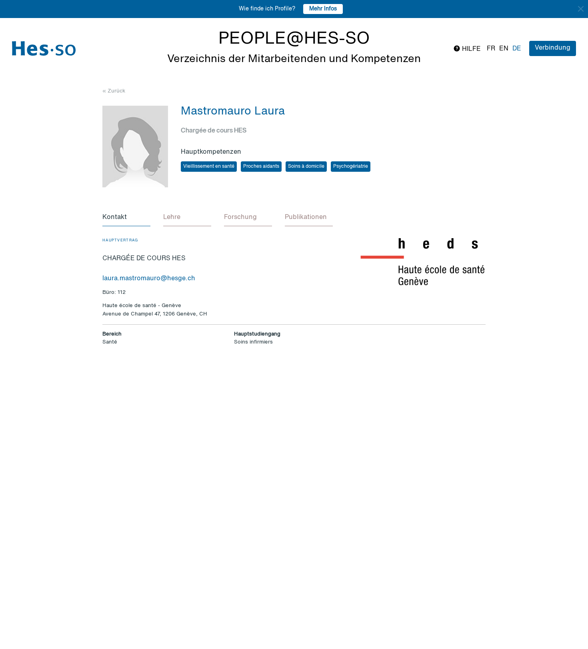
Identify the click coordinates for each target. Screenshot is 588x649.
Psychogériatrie (350, 166)
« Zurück (113, 91)
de (516, 49)
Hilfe (470, 49)
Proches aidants (261, 166)
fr (491, 49)
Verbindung (552, 48)
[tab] (126, 217)
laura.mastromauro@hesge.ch (148, 278)
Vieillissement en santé (208, 166)
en (503, 49)
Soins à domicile (306, 166)
